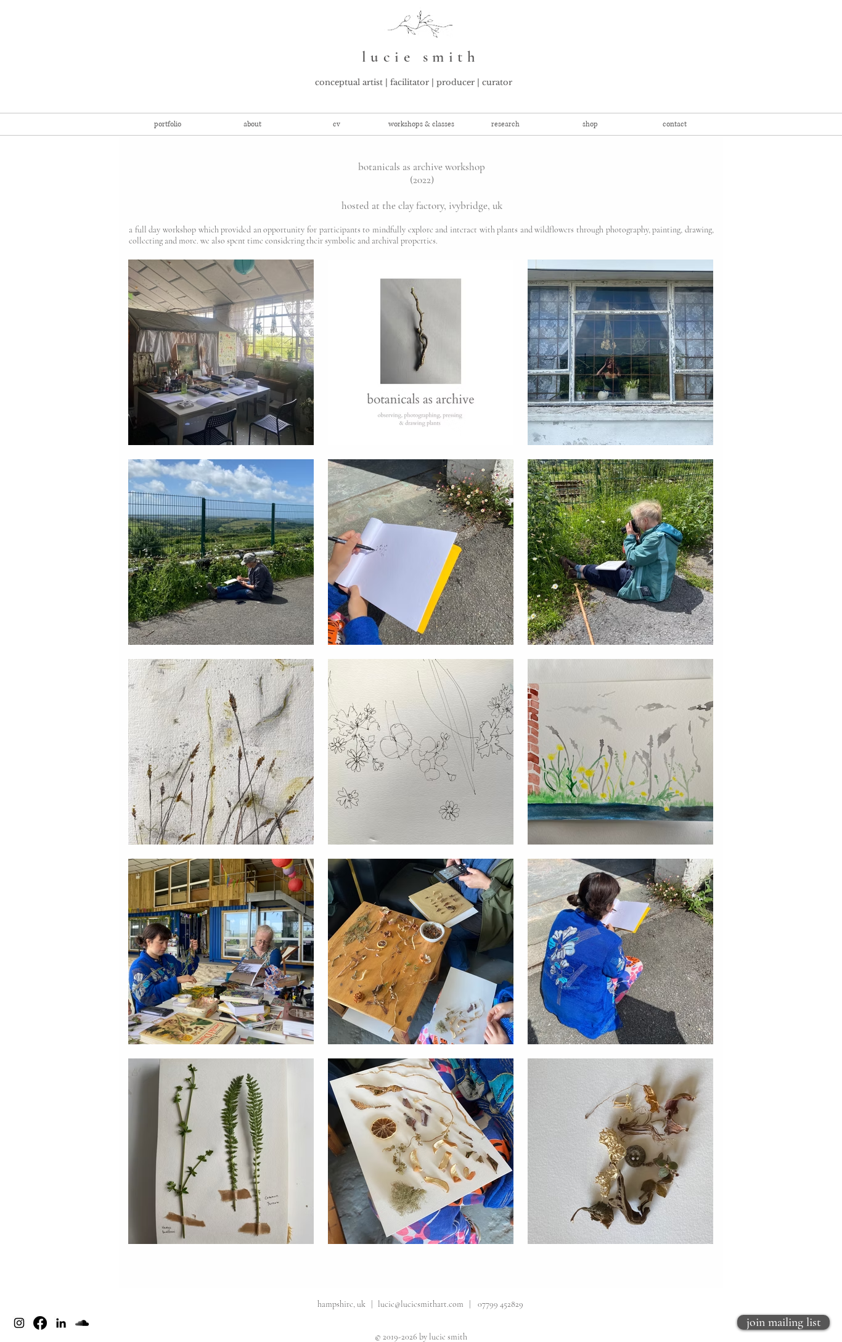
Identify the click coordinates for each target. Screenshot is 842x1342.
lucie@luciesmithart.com (421, 1304)
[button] (421, 124)
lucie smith (421, 56)
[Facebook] (40, 1323)
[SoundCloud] (82, 1323)
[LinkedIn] (61, 1323)
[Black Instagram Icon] (19, 1323)
